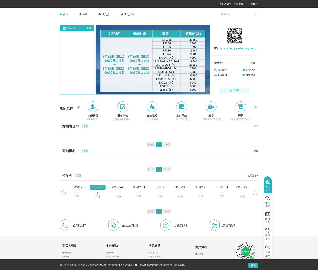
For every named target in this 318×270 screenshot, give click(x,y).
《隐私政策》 (179, 264)
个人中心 (238, 3)
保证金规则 (67, 252)
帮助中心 (219, 62)
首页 (65, 14)
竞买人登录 (225, 3)
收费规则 (250, 69)
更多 (88, 28)
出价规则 (222, 75)
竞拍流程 (222, 69)
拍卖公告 (128, 14)
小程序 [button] (252, 3)
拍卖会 (105, 14)
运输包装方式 (154, 256)
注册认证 (199, 254)
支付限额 (110, 252)
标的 (85, 14)
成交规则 (250, 75)
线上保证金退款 (113, 256)
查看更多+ (253, 175)
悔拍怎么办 (154, 252)
